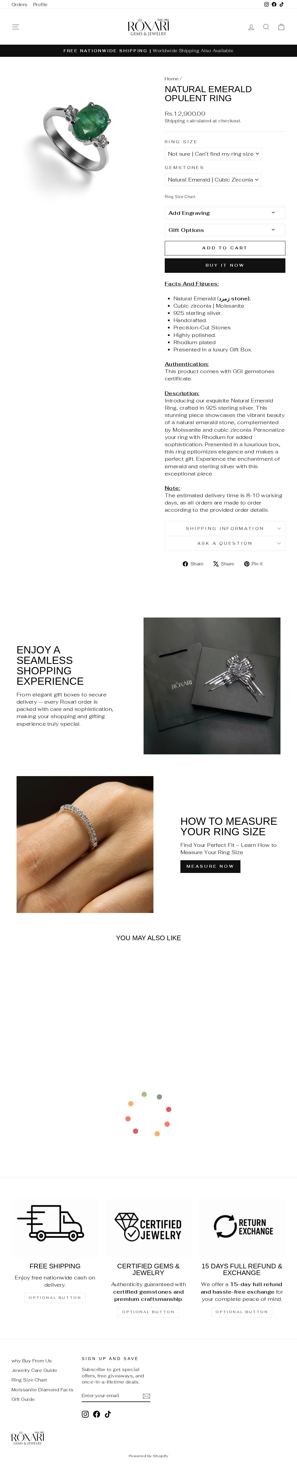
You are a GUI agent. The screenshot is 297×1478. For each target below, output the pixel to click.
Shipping (175, 121)
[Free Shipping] (55, 1228)
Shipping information (225, 528)
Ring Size (181, 141)
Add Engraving (189, 213)
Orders (20, 4)
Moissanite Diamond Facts (43, 1389)
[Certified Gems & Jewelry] (148, 1228)
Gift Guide (23, 1399)
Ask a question (225, 543)
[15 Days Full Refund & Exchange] (241, 1228)
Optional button (55, 1297)
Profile (40, 4)
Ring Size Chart (29, 1380)
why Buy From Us (32, 1360)
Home (172, 78)
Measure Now (210, 866)
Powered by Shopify (148, 1455)
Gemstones (184, 167)
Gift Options (186, 230)
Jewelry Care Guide (34, 1370)
